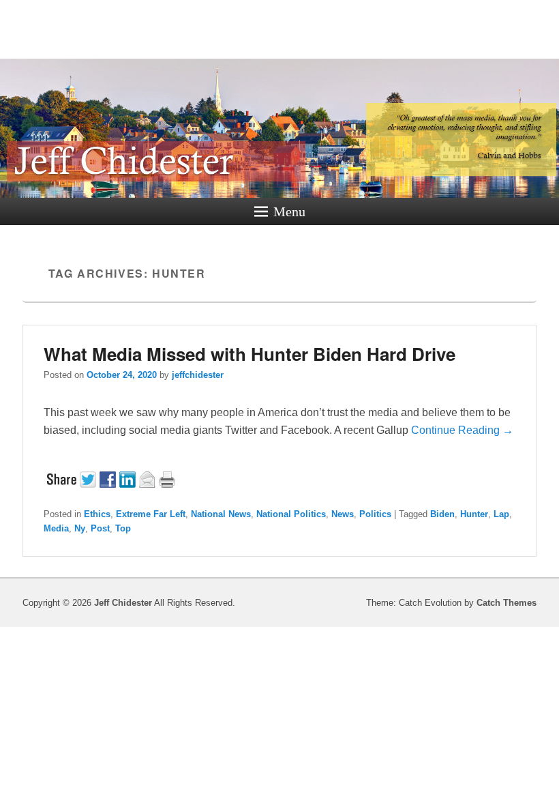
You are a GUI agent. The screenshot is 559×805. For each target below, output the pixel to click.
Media (56, 528)
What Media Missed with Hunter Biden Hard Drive (249, 353)
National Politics (291, 514)
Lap (501, 514)
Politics (375, 514)
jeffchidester (198, 375)
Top (123, 528)
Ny (79, 528)
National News (221, 514)
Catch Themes (507, 603)
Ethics (97, 514)
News (342, 514)
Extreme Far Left (150, 514)
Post (100, 528)
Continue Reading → (462, 430)
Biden (442, 514)
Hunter (474, 514)
